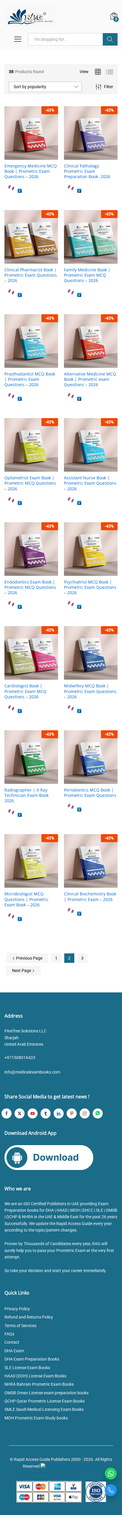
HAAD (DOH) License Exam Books (35, 1376)
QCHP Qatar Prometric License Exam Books (44, 1401)
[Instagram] (85, 1114)
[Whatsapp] (98, 1114)
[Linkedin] (59, 1114)
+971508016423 (19, 1057)
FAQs (9, 1334)
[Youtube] (33, 1114)
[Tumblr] (46, 1114)
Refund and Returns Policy (28, 1317)
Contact (11, 1342)
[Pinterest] (72, 1114)
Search (110, 39)
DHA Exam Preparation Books (31, 1359)
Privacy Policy (17, 1308)
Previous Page (28, 958)
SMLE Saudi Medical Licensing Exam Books (44, 1409)
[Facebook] (6, 1114)
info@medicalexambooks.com (32, 1072)
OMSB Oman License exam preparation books (46, 1392)
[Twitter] (20, 1114)
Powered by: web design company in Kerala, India (61, 1473)
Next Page (22, 970)
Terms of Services (20, 1325)
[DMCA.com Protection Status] (70, 1466)
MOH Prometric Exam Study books (36, 1418)
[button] (25, 156)
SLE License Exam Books (27, 1367)
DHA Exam (14, 1350)
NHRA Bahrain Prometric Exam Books (39, 1384)
